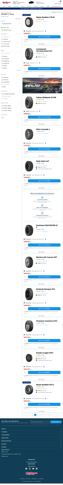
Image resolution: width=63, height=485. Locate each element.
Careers (42, 6)
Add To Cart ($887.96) (44, 340)
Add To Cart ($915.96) (44, 36)
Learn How (26, 41)
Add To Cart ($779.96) (44, 180)
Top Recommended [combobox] (6, 23)
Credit (47, 6)
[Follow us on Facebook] (26, 469)
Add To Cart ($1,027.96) (44, 68)
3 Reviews (44, 21)
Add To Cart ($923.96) (44, 404)
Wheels (9, 6)
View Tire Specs (41, 43)
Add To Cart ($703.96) (44, 149)
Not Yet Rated (44, 55)
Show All (18, 70)
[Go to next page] (52, 415)
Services (22, 6)
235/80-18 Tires (4, 456)
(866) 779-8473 (58, 3)
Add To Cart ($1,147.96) (44, 117)
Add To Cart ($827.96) (44, 245)
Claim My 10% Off (55, 421)
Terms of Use (28, 478)
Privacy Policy (22, 478)
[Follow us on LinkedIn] (37, 469)
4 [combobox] (24, 36)
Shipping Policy (34, 478)
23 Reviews (44, 388)
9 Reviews (44, 356)
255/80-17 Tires (4, 451)
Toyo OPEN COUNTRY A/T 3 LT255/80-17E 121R (11, 454)
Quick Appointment (56, 6)
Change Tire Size (4, 16)
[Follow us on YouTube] (33, 469)
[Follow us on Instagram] (30, 469)
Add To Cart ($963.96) (44, 308)
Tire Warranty (41, 478)
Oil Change (16, 6)
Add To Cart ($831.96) (44, 277)
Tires (4, 6)
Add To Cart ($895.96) (44, 372)
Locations (36, 6)
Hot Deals (29, 6)
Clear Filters (17, 18)
